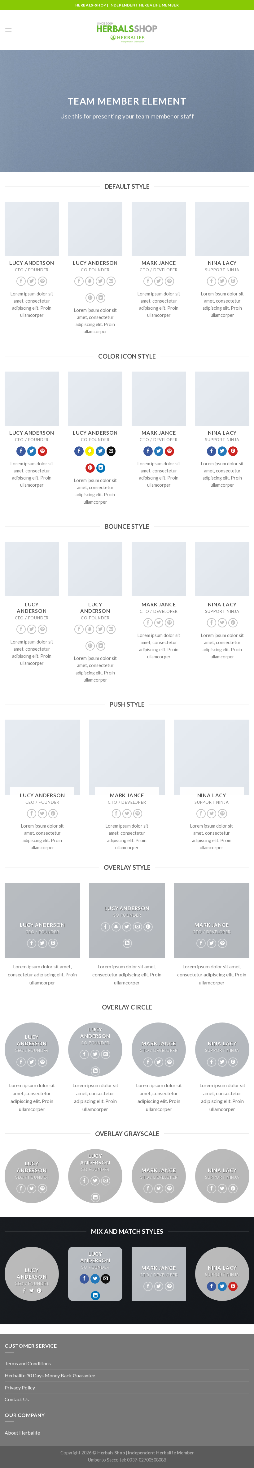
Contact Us (17, 1399)
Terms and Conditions (28, 1363)
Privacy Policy (20, 1387)
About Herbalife (22, 1433)
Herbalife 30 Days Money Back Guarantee (50, 1375)
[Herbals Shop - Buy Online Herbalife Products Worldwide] (127, 30)
